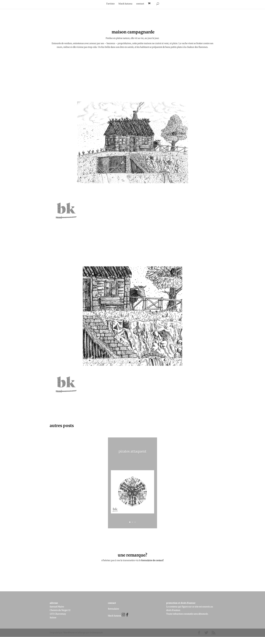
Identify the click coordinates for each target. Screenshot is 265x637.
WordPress (69, 632)
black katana (125, 4)
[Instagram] (123, 615)
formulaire (113, 608)
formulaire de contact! (152, 560)
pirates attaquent (132, 451)
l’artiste (110, 4)
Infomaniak (96, 632)
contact (140, 4)
